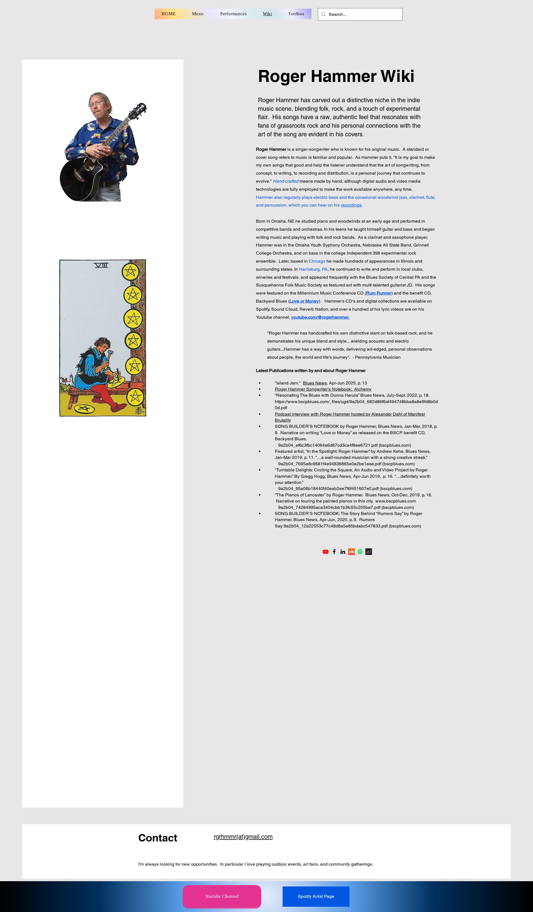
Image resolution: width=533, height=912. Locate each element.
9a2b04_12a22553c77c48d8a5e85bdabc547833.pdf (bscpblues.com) (352, 526)
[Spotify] (360, 551)
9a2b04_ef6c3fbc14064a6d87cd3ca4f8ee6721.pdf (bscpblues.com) (344, 445)
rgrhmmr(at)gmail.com (243, 836)
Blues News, (315, 383)
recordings (351, 205)
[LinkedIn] (343, 551)
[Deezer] (368, 551)
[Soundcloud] (351, 551)
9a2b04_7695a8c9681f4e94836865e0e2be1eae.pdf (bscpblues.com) (346, 463)
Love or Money (335, 432)
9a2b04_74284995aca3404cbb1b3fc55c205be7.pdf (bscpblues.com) (346, 507)
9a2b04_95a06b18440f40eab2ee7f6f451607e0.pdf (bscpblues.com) (345, 488)
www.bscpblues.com (395, 501)
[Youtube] (325, 551)
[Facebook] (334, 551)
